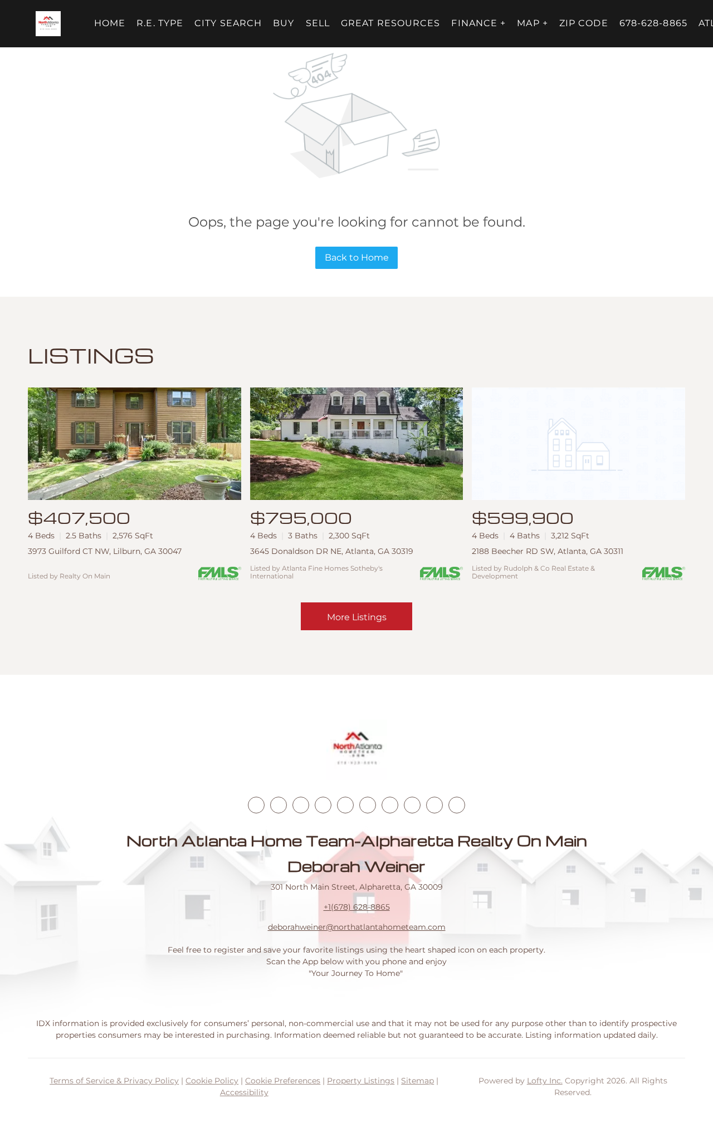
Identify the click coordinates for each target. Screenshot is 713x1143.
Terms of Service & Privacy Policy (114, 1081)
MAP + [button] (532, 23)
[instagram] (345, 805)
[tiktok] (390, 805)
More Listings (357, 617)
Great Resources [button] (391, 23)
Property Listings (360, 1081)
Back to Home (357, 257)
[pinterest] (434, 805)
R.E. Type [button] (159, 23)
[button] (48, 23)
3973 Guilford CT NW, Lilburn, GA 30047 (105, 551)
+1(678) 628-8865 (357, 907)
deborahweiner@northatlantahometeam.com (357, 927)
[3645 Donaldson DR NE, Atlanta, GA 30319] (356, 444)
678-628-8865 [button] (653, 23)
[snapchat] (412, 805)
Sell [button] (318, 23)
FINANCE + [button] (478, 23)
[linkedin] (278, 805)
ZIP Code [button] (583, 23)
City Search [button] (228, 23)
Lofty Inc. (545, 1081)
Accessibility (244, 1092)
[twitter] (300, 805)
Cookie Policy (211, 1081)
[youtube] (367, 805)
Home (109, 23)
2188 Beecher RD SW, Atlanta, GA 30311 (547, 551)
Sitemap (417, 1081)
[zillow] (323, 805)
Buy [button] (283, 23)
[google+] (456, 805)
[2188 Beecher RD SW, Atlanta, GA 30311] (578, 444)
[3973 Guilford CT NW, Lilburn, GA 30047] (134, 444)
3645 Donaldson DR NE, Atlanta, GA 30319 (331, 551)
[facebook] (256, 805)
